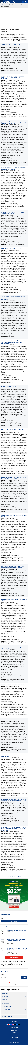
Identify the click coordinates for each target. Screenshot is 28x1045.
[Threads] (15, 1024)
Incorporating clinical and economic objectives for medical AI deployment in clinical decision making (14, 800)
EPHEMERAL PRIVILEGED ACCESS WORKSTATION (13, 685)
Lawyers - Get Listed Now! (14, 982)
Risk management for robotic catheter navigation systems (14, 600)
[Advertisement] (14, 17)
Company (14, 1032)
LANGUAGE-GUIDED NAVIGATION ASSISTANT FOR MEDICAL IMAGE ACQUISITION (13, 168)
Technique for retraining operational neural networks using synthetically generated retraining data (12, 342)
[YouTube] (9, 1024)
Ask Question (14, 921)
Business (4, 1000)
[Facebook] (11, 1024)
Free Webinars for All (7, 927)
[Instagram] (13, 1024)
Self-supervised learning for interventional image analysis (14, 516)
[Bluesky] (17, 1024)
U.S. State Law (6, 1009)
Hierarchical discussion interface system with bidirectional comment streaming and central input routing (13, 298)
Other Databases (6, 1013)
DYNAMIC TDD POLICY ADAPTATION (10, 720)
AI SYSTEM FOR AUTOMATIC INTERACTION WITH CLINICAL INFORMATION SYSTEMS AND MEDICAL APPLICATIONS (13, 829)
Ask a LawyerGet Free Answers (6, 913)
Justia (2, 4)
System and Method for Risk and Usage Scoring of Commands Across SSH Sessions (14, 122)
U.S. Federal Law (6, 1006)
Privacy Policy (14, 1040)
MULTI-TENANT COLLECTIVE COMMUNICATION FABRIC (13, 430)
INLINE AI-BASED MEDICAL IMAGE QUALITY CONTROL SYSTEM (11, 45)
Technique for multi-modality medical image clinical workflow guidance (12, 213)
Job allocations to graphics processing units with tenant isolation (13, 647)
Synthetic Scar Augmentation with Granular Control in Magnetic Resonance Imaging (12, 567)
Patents (6, 4)
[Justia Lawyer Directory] (21, 1024)
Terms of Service (14, 1037)
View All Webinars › (14, 957)
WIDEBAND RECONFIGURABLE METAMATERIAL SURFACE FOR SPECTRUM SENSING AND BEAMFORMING (12, 77)
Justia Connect (14, 1027)
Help (14, 1035)
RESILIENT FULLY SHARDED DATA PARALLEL (12, 386)
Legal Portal (14, 1030)
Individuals (5, 996)
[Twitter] (19, 1024)
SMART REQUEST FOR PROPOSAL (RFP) (11, 248)
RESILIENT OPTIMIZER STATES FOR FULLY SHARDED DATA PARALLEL (14, 755)
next (19, 876)
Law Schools (5, 1003)
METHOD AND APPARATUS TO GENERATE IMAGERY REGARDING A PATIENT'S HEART (14, 478)
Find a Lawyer (5, 971)
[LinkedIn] (7, 1024)
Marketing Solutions (7, 1016)
